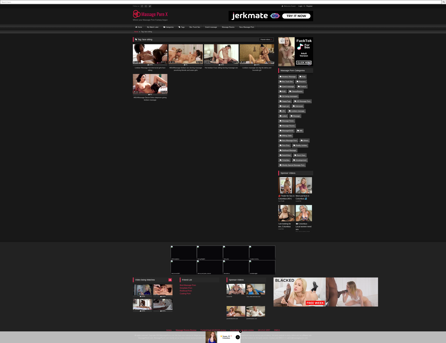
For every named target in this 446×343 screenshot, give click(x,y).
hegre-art (285, 106)
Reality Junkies (301, 145)
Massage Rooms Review (186, 330)
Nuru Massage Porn (246, 27)
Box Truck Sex (195, 27)
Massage (296, 116)
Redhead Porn (186, 291)
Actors (169, 330)
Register (309, 6)
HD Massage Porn (303, 101)
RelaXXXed (286, 155)
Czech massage (211, 27)
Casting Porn (185, 294)
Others (305, 140)
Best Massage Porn (188, 285)
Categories (170, 27)
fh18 (283, 91)
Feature (303, 86)
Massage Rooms (228, 27)
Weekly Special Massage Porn (293, 165)
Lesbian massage (297, 111)
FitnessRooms (297, 91)
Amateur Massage (289, 76)
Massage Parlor (288, 121)
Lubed (284, 116)
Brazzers (302, 81)
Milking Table (287, 135)
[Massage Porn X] (150, 14)
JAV (283, 111)
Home (140, 27)
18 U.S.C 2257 (264, 330)
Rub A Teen (301, 155)
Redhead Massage (289, 150)
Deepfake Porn (186, 288)
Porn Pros (285, 145)
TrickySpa (285, 160)
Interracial (299, 106)
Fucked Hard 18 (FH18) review (213, 330)
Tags (183, 27)
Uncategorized (301, 160)
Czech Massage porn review (242, 330)
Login (300, 6)
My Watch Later (153, 27)
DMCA (277, 330)
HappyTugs (286, 101)
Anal (303, 76)
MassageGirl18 (287, 130)
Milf (301, 130)
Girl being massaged (289, 96)
